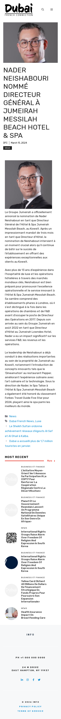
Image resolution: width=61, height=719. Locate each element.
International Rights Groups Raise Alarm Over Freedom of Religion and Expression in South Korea (33, 539)
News (7, 148)
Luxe (38, 421)
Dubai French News (21, 421)
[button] (42, 9)
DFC (5, 143)
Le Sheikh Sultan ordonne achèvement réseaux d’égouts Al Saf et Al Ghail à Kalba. (29, 431)
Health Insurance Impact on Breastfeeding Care (33, 615)
